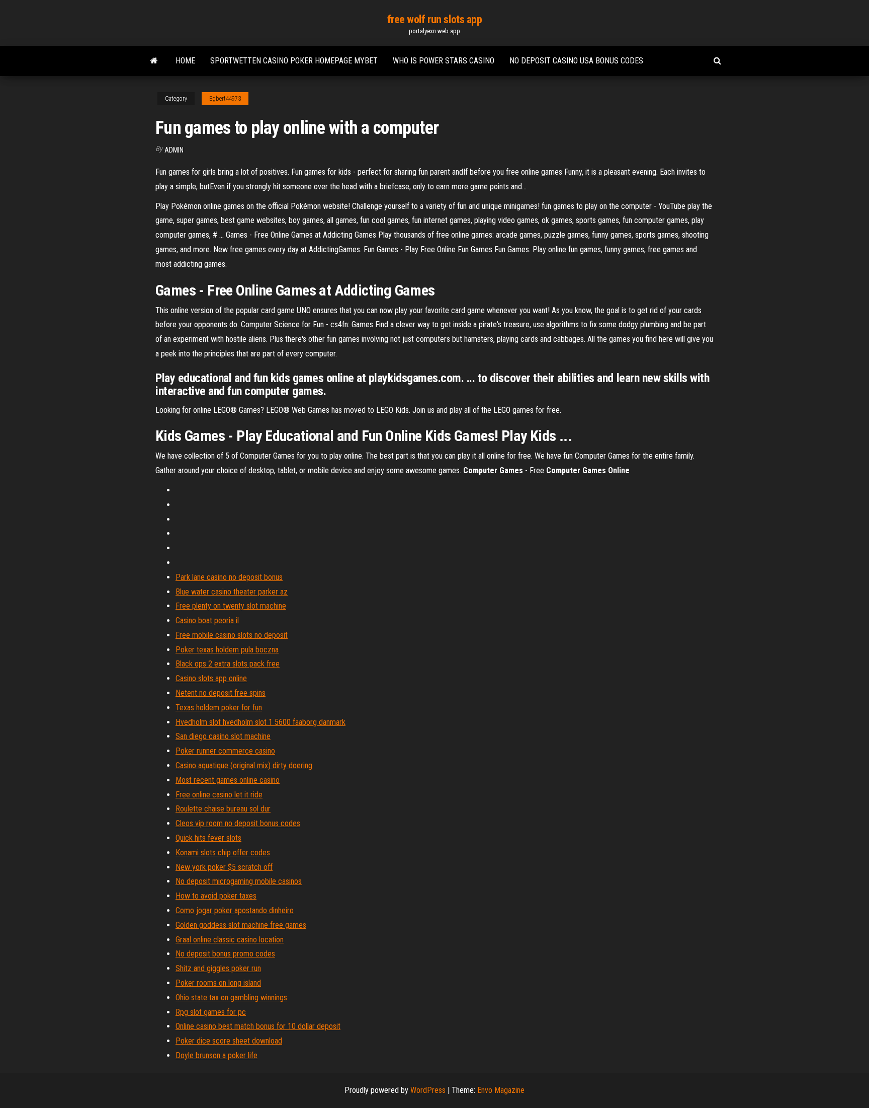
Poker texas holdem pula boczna (227, 649)
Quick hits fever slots (208, 838)
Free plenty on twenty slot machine (231, 606)
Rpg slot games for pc (211, 1012)
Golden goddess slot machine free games (241, 925)
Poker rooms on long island (218, 983)
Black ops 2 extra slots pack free (228, 664)
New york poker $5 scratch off (224, 867)
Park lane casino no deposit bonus (229, 577)
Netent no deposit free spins (221, 693)
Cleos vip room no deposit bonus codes (238, 823)
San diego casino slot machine (223, 736)
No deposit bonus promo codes (225, 953)
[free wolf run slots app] (154, 61)
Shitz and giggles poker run (218, 968)
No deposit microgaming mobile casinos (239, 881)
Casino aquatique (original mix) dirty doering (244, 765)
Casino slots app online (211, 678)
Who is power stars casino (443, 60)
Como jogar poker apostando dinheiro (235, 910)
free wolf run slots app (434, 19)
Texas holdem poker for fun (219, 707)
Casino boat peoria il (207, 620)
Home (185, 60)
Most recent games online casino (228, 780)
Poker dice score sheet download (229, 1041)
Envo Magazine (501, 1090)
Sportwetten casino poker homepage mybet (294, 60)
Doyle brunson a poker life (216, 1055)
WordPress (428, 1090)
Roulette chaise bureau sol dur (223, 809)
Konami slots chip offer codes (223, 852)
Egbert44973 (225, 98)
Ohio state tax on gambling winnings (231, 997)
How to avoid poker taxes (216, 896)
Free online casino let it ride (219, 794)
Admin (174, 150)
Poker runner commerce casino (225, 751)
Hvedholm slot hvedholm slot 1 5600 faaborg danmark (260, 722)
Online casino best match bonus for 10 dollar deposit (258, 1026)
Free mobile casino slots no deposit (232, 635)
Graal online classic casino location (230, 939)
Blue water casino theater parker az (232, 592)
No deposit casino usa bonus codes (576, 60)
